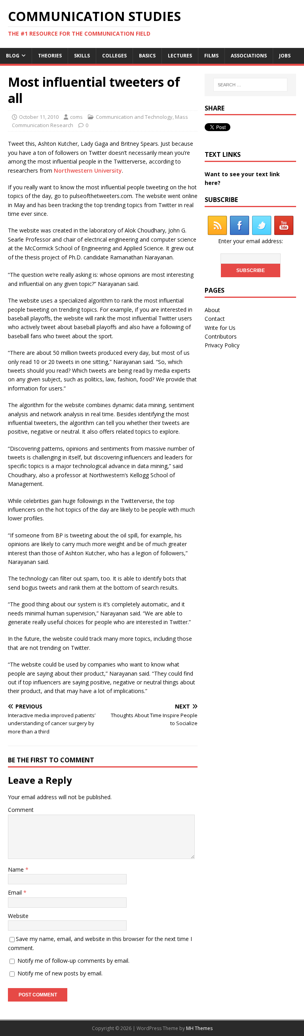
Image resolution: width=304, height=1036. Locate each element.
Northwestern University (88, 170)
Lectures (180, 55)
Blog (12, 55)
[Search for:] (250, 84)
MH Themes (199, 1028)
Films (211, 55)
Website (18, 916)
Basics (147, 55)
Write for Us (220, 327)
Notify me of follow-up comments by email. (73, 960)
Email (15, 892)
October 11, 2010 (39, 116)
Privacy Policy (222, 345)
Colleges (114, 55)
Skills (82, 55)
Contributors (221, 336)
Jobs (285, 55)
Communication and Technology (134, 116)
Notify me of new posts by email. (60, 973)
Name (16, 869)
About (212, 310)
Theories (50, 55)
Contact (215, 318)
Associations (249, 55)
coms (76, 116)
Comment (21, 809)
